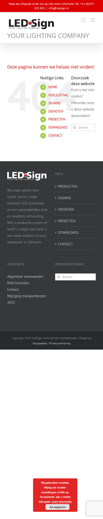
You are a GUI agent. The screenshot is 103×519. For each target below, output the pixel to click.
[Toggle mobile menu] (93, 19)
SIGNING (54, 103)
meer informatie (62, 501)
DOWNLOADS (58, 127)
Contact (13, 289)
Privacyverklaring (59, 343)
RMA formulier (18, 283)
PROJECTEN (56, 119)
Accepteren (58, 507)
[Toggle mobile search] (83, 19)
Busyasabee (40, 343)
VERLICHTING (58, 95)
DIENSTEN (55, 111)
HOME (52, 87)
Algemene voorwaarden (25, 276)
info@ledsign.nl (59, 8)
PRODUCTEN (67, 186)
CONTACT (55, 135)
